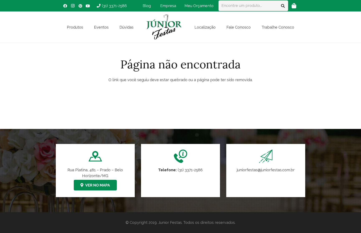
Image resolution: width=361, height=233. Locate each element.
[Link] (265, 170)
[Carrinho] (294, 5)
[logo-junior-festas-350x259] (164, 27)
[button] (86, 27)
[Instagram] (72, 6)
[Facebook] (65, 6)
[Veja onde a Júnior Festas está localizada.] (95, 170)
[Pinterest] (80, 6)
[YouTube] (88, 6)
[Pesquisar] (283, 5)
